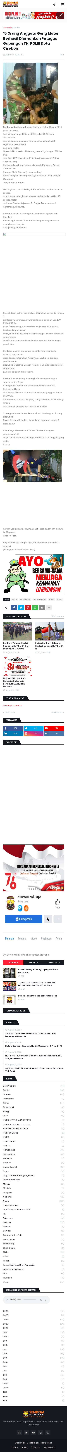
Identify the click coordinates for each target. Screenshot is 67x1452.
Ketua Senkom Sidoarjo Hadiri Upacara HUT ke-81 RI (49, 646)
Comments (54, 962)
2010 (33, 1379)
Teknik (33, 1260)
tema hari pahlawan (33, 1269)
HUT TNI (33, 1145)
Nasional (33, 1196)
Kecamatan (33, 1154)
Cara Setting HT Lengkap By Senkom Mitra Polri (38, 971)
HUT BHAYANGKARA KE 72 (33, 1128)
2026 (33, 1311)
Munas (33, 1184)
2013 (33, 1366)
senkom (33, 1230)
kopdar (33, 1162)
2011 (33, 1375)
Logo (33, 1171)
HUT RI (33, 1137)
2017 (33, 1349)
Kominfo (33, 1158)
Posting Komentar (12, 705)
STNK (33, 1256)
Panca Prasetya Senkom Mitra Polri (37, 995)
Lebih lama (56, 712)
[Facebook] (14, 607)
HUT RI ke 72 (33, 1141)
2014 (33, 1362)
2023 (33, 1323)
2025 (33, 1315)
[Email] (42, 607)
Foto (33, 1115)
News (51, 599)
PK (33, 1213)
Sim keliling (33, 1243)
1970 (33, 1400)
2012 (33, 1370)
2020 (33, 1336)
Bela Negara (33, 1085)
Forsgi (33, 1111)
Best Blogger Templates (39, 1442)
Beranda (7, 27)
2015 (33, 1357)
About (25, 1447)
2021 (33, 1332)
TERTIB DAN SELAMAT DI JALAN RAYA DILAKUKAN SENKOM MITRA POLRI (36, 984)
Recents (33, 962)
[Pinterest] (28, 607)
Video (33, 1282)
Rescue (33, 1222)
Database (33, 1098)
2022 (33, 1328)
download (33, 1107)
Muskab (33, 1188)
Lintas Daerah (40, 599)
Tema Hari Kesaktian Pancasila (33, 1264)
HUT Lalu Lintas (33, 1132)
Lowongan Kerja (33, 1179)
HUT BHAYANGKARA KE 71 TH (33, 1124)
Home (15, 1447)
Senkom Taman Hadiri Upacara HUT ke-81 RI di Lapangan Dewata (16, 646)
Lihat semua (58, 616)
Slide (59, 599)
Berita (17, 27)
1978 (33, 1396)
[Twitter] (21, 607)
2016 (33, 1353)
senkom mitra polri (33, 1235)
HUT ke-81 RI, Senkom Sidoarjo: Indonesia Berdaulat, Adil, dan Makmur (14, 682)
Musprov (33, 1192)
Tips (33, 1273)
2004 (33, 1387)
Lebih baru (10, 712)
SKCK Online (33, 1247)
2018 (33, 1345)
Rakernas (33, 1218)
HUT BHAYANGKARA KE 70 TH (33, 1120)
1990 (33, 1392)
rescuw (33, 1226)
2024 (33, 1319)
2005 (33, 1383)
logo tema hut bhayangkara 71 (33, 1175)
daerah (33, 1094)
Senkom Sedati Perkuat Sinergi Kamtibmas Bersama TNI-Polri (34, 1070)
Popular (13, 962)
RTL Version (49, 1447)
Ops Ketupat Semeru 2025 (33, 1209)
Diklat (33, 1103)
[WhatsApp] (35, 607)
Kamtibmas (25, 599)
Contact (35, 1447)
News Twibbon (33, 1205)
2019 (33, 1340)
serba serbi (33, 1239)
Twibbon (33, 1277)
